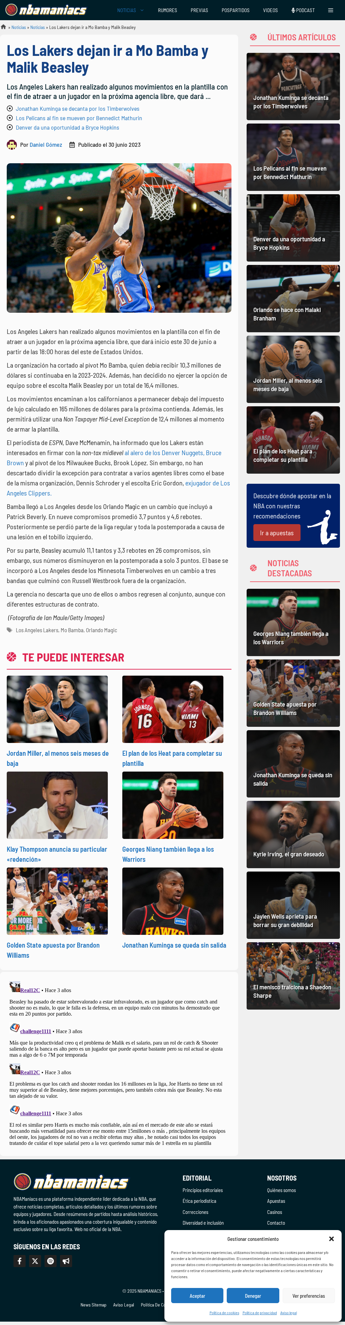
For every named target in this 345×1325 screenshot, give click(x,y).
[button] (331, 1238)
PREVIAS (199, 10)
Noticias (18, 27)
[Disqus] (119, 1063)
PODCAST (305, 10)
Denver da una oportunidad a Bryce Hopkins (67, 127)
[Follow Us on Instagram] (50, 1261)
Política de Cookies (158, 1304)
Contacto (276, 1223)
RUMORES (167, 10)
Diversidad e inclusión (203, 1223)
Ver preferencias (308, 1296)
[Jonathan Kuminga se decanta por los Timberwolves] (293, 86)
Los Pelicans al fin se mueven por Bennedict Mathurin (79, 118)
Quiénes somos (281, 1190)
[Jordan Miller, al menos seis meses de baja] (293, 369)
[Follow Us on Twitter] (35, 1261)
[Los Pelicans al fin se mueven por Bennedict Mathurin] (293, 157)
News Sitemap (93, 1304)
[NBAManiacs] (46, 10)
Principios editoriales (203, 1190)
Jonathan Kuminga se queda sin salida (174, 945)
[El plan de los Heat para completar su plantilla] (293, 440)
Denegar (253, 1296)
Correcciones (195, 1212)
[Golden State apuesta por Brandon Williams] (293, 693)
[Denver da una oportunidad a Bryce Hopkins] (293, 228)
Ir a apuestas (277, 533)
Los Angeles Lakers (37, 629)
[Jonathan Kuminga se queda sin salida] (293, 763)
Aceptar (197, 1296)
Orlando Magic (101, 629)
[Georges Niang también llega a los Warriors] (293, 622)
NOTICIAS (126, 10)
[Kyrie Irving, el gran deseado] (293, 834)
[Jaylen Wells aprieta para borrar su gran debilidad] (293, 905)
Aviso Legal (123, 1304)
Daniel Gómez (46, 144)
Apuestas (276, 1201)
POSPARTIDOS (236, 10)
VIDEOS (270, 10)
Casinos (274, 1212)
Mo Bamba (72, 629)
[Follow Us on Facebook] (19, 1261)
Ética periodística (199, 1201)
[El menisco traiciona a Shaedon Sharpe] (293, 976)
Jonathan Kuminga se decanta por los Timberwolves (77, 108)
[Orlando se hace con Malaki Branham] (293, 298)
